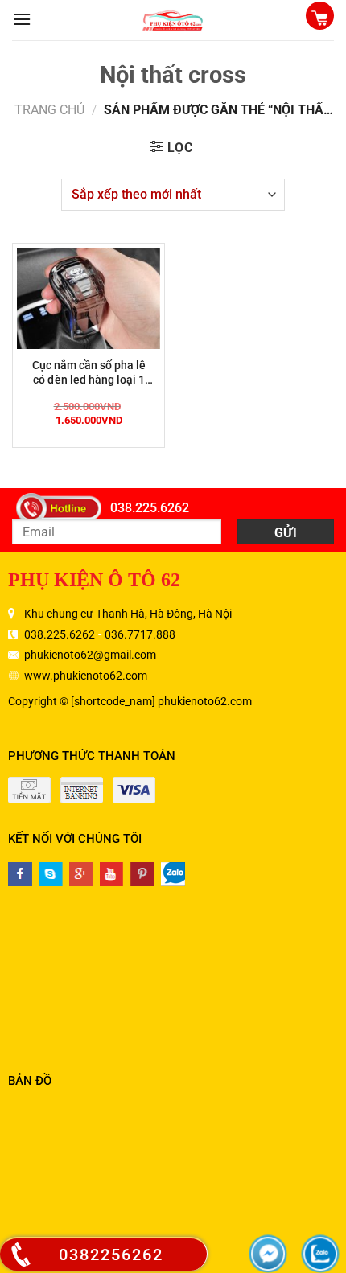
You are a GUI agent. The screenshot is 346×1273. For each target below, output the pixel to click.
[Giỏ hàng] (320, 17)
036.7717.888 (140, 634)
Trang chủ (49, 109)
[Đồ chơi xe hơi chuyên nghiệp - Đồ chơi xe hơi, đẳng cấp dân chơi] (173, 20)
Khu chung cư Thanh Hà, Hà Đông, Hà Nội (128, 613)
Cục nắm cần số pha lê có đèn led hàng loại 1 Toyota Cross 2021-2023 (89, 373)
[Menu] (21, 19)
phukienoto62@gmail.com (90, 654)
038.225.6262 (149, 507)
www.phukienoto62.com (85, 675)
